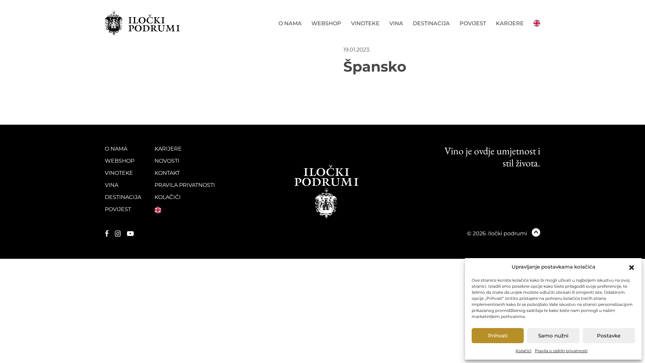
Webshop (326, 23)
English (536, 22)
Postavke (608, 335)
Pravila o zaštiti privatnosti (561, 350)
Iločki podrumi (143, 23)
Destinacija (431, 23)
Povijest (473, 23)
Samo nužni (553, 335)
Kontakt (167, 173)
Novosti (167, 161)
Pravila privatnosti (185, 185)
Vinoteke (365, 23)
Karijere (510, 23)
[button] (631, 267)
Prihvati (498, 335)
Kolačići (523, 350)
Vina (396, 23)
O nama (290, 23)
